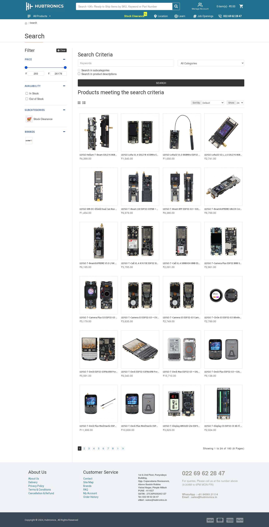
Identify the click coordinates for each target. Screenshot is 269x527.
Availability (32, 85)
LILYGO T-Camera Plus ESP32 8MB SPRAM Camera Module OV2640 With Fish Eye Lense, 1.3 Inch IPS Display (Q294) (223, 263)
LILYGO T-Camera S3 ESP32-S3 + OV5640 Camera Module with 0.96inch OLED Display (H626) (140, 317)
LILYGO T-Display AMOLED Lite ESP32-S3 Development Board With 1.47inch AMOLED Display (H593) (182, 426)
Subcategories (35, 109)
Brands (30, 131)
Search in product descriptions (99, 74)
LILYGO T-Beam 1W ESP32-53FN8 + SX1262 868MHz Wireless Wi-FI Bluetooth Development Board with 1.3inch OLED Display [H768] (140, 209)
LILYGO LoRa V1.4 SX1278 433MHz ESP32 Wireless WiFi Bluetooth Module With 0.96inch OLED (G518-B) (140, 154)
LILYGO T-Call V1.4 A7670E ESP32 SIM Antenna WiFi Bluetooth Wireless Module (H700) (140, 263)
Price (28, 59)
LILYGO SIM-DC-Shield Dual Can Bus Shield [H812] (98, 209)
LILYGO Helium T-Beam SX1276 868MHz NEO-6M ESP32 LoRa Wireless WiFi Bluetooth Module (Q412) (98, 154)
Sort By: (196, 102)
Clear (63, 50)
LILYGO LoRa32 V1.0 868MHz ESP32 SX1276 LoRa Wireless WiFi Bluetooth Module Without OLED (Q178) (182, 154)
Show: (231, 102)
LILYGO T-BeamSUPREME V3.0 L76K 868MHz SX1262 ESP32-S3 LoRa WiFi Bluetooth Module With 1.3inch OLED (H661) (98, 263)
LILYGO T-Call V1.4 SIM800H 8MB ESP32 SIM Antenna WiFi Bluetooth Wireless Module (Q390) (182, 263)
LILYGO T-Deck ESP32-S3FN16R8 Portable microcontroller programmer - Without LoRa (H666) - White (98, 371)
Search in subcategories (95, 70)
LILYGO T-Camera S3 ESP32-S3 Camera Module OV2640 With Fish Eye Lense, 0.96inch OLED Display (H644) (182, 317)
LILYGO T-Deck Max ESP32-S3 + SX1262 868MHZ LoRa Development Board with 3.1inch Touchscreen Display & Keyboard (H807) (182, 371)
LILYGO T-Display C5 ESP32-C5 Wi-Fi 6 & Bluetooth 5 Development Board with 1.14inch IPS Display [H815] (223, 426)
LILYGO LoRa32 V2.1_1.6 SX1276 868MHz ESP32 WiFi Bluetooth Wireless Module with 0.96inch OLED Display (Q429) (223, 154)
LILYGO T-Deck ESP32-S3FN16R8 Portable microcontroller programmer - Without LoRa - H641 (140, 371)
